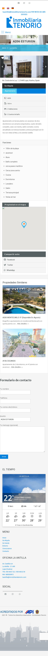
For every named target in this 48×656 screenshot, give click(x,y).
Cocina (8, 175)
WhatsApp (11, 270)
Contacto (5, 551)
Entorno (5, 546)
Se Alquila (6, 540)
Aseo (8, 157)
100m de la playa (12, 148)
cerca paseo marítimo (14, 166)
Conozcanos (7, 548)
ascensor (9, 153)
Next (46, 67)
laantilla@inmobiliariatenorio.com (17, 12)
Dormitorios (10, 179)
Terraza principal (12, 193)
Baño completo (11, 162)
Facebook (11, 260)
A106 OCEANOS (9, 361)
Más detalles (22, 324)
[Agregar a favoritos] (2, 59)
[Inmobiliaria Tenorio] (24, 22)
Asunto (3, 416)
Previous (2, 67)
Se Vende (5, 543)
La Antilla (13, 48)
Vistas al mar (11, 197)
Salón (8, 188)
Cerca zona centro (13, 171)
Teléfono (3, 398)
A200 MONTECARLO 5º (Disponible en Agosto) (21, 317)
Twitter (10, 265)
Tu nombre (4, 389)
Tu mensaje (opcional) (9, 425)
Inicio (4, 48)
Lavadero (9, 184)
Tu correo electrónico (8, 407)
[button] (26, 228)
